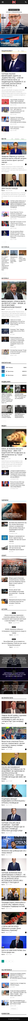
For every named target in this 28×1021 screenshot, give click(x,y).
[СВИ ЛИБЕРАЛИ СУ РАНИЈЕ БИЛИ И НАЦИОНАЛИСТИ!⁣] (20, 409)
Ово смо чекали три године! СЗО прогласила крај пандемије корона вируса (17, 547)
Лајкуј (24, 367)
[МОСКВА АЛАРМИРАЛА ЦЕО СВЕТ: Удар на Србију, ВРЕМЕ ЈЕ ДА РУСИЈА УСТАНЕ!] (5, 1002)
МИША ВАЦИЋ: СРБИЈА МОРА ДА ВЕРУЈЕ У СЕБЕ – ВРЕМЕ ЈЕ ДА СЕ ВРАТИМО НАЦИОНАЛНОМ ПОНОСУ (14, 304)
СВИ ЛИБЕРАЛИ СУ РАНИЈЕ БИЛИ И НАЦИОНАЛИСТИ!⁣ (19, 416)
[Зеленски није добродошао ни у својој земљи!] (14, 842)
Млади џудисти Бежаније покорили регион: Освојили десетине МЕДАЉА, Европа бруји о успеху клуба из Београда (17, 581)
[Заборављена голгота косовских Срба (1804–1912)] (14, 252)
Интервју (4, 298)
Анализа (17, 138)
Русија (3, 153)
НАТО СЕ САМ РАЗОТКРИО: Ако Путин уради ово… (14, 951)
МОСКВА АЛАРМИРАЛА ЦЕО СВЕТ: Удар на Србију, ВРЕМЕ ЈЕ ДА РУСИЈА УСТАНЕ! (18, 1002)
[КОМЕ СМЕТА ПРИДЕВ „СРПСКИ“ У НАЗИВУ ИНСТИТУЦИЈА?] (11, 40)
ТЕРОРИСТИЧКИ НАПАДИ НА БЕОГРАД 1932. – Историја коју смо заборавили (20, 396)
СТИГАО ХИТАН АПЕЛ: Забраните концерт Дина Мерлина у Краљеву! (11, 928)
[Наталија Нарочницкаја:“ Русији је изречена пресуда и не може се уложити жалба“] (5, 352)
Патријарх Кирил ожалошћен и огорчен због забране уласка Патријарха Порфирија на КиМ (13, 904)
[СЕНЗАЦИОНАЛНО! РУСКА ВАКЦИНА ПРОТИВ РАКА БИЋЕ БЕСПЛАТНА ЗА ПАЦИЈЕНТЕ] (14, 511)
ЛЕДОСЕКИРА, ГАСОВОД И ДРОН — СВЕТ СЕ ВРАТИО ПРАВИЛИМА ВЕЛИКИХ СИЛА (17, 101)
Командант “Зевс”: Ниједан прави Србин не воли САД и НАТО (17, 331)
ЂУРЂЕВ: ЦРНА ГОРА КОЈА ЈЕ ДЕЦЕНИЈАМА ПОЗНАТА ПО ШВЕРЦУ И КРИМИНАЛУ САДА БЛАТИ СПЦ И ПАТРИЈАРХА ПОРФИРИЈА (18, 204)
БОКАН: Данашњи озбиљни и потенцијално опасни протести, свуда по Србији (14, 631)
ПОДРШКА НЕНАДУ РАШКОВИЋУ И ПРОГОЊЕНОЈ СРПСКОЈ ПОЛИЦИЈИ (13, 801)
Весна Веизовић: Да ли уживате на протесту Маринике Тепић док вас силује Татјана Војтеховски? (14, 643)
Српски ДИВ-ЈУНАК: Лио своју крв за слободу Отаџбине (7, 416)
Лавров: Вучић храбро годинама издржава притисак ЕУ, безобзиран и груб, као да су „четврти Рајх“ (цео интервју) (14, 718)
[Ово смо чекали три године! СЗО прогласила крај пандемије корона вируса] (5, 547)
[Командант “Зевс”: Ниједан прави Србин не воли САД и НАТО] (5, 331)
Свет (3, 947)
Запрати (24, 371)
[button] (2, 2)
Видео (3, 446)
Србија (3, 17)
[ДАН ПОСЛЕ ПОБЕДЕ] (14, 180)
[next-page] (5, 134)
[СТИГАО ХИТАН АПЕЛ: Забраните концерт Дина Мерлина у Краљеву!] (14, 918)
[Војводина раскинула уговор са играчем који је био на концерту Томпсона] (5, 601)
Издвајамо (4, 392)
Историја (4, 254)
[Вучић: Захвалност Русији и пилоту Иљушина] (5, 128)
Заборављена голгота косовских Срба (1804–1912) (13, 259)
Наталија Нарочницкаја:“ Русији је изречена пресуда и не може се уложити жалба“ (18, 352)
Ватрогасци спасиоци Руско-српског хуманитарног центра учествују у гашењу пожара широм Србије (13, 744)
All (18, 50)
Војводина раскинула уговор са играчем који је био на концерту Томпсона (17, 601)
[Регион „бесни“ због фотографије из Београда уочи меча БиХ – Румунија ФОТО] (5, 591)
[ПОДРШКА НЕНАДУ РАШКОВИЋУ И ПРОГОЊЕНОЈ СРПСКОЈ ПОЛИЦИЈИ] (14, 791)
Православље (5, 899)
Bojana (3, 87)
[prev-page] (3, 134)
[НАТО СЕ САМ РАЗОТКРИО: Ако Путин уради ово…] (14, 942)
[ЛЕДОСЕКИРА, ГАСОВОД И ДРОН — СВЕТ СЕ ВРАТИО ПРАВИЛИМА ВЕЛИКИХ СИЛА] (5, 101)
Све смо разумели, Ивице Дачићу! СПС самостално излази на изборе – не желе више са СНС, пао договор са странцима (17, 234)
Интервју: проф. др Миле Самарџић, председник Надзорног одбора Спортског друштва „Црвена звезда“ (12, 570)
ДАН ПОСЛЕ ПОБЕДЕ (10, 188)
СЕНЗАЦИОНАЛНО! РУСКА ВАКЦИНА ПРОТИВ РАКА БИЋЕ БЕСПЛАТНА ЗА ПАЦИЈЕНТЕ (12, 515)
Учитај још (13, 1008)
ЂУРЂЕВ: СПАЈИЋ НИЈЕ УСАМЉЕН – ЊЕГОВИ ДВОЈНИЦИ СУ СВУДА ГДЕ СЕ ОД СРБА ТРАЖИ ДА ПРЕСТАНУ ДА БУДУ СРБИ (13, 827)
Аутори (13, 613)
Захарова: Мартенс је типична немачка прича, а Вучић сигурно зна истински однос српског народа (14, 159)
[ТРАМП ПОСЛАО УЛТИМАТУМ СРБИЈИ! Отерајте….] (5, 985)
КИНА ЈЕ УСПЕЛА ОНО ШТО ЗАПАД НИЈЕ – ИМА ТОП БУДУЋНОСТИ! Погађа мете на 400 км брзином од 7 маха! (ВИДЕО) (13, 453)
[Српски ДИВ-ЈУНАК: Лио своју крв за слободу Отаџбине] (7, 409)
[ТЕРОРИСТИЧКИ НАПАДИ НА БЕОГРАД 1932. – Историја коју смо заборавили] (20, 389)
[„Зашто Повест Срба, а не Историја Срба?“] (22, 252)
